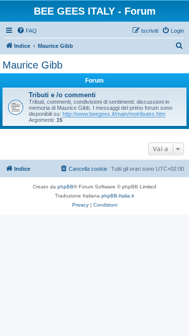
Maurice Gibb (32, 65)
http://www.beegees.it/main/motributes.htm (113, 114)
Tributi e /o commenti (62, 95)
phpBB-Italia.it (117, 195)
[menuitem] (27, 31)
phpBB (65, 186)
